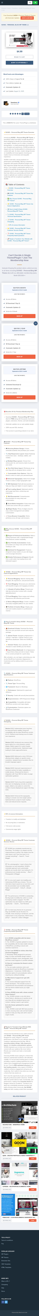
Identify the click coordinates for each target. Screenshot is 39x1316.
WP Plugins (4, 1254)
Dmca (3, 1291)
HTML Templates (6, 1267)
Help (2, 1288)
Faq (2, 1243)
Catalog (3, 1270)
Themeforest (15, 8)
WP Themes (4, 1257)
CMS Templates (6, 1264)
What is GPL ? (5, 1281)
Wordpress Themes (6, 8)
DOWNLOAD (7, 1127)
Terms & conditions (7, 1240)
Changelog (4, 1284)
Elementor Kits (5, 1260)
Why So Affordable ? (20, 62)
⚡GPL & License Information (16, 225)
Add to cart (20, 57)
